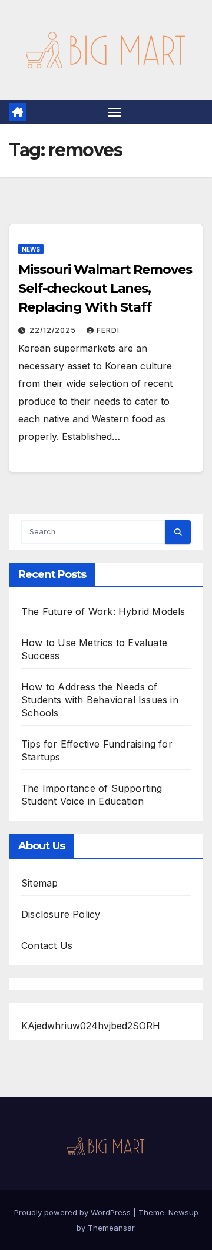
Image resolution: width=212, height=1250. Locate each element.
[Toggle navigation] (115, 112)
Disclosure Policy (60, 914)
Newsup (183, 1212)
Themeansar (111, 1227)
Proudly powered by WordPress (73, 1212)
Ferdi (108, 330)
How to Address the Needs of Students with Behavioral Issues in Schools (99, 700)
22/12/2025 (53, 330)
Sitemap (39, 883)
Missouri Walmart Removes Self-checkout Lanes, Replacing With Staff (105, 288)
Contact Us (46, 945)
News (31, 249)
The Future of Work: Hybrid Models (103, 611)
